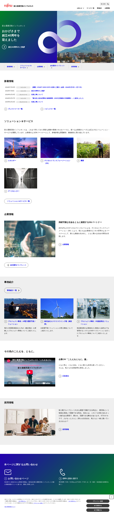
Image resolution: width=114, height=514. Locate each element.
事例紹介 (99, 8)
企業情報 (107, 8)
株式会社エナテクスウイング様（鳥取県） (58, 322)
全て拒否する (98, 505)
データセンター (13, 191)
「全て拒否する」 (72, 501)
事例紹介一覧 (12, 290)
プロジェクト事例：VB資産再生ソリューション (95, 322)
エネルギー (12, 161)
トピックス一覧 (50, 109)
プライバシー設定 (98, 501)
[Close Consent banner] (111, 497)
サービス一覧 (90, 8)
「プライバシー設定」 (38, 503)
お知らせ (79, 8)
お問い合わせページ (18, 478)
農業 (82, 161)
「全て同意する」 (22, 501)
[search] (108, 4)
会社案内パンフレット (57, 65)
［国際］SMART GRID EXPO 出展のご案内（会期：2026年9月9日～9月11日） (57, 87)
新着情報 (10, 66)
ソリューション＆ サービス (26, 66)
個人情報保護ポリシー (10, 506)
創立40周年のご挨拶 (16, 47)
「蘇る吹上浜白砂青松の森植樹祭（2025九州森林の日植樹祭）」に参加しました (57, 98)
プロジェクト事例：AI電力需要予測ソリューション (22, 322)
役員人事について (37, 94)
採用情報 (74, 66)
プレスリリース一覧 (15, 109)
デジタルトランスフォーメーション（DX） (57, 162)
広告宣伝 (65, 376)
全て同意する (98, 510)
